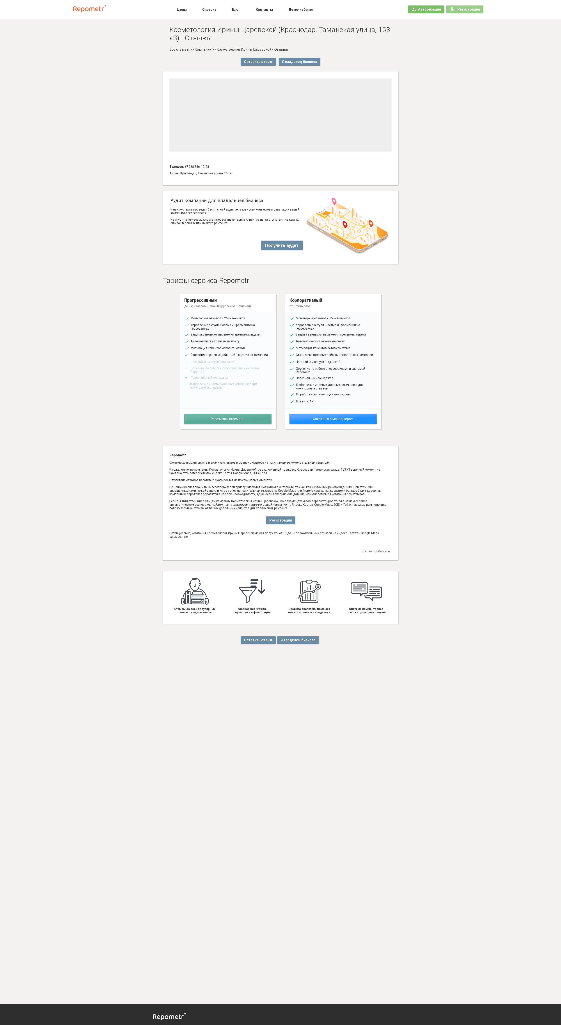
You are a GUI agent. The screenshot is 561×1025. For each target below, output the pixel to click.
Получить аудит (282, 245)
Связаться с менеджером (333, 419)
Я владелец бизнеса (299, 62)
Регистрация (468, 9)
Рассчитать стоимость (228, 419)
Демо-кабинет (301, 9)
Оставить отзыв (258, 62)
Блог (236, 9)
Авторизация (429, 9)
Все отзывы (179, 49)
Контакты (264, 9)
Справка (209, 9)
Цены (182, 9)
